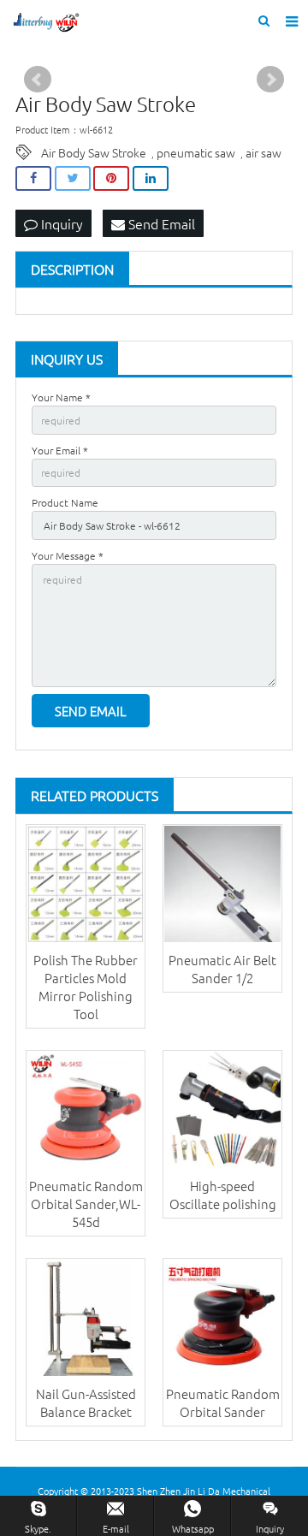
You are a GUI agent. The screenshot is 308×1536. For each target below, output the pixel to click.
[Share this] (33, 178)
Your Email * (60, 450)
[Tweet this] (73, 178)
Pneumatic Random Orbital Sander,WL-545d (86, 1204)
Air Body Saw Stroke (93, 152)
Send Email (160, 223)
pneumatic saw (196, 152)
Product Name (65, 502)
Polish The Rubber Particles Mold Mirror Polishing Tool (85, 987)
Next (270, 79)
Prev (37, 79)
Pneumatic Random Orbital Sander (223, 1402)
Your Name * (61, 397)
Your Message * (68, 555)
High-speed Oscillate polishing (222, 1195)
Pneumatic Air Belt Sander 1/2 (222, 969)
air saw (263, 152)
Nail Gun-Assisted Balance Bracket (86, 1402)
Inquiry (60, 223)
